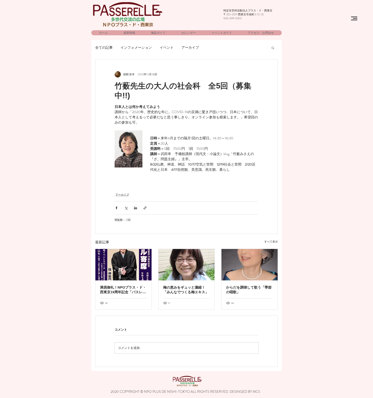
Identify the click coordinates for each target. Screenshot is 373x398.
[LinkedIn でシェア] (135, 208)
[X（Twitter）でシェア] (126, 208)
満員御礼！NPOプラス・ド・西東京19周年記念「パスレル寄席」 (123, 289)
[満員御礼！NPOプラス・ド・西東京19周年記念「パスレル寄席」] (123, 264)
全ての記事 (104, 47)
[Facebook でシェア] (116, 208)
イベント (167, 47)
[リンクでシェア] (145, 208)
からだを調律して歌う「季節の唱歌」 (249, 289)
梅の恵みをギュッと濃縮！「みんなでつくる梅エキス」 (186, 289)
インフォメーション (136, 47)
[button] (354, 18)
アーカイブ (190, 47)
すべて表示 (271, 242)
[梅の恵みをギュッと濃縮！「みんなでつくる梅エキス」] (187, 264)
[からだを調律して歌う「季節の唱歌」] (249, 264)
